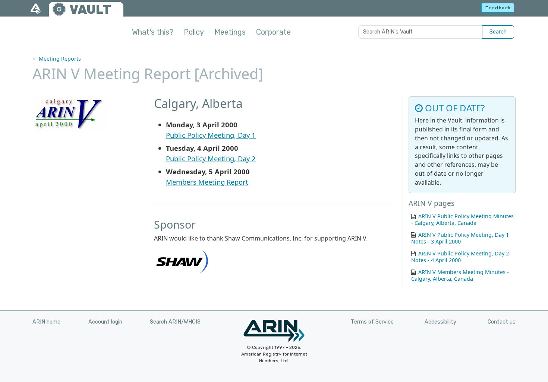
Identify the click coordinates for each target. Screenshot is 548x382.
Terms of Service (372, 322)
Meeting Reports (60, 58)
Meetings (230, 32)
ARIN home (46, 322)
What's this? (152, 32)
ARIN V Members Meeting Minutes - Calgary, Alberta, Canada (460, 275)
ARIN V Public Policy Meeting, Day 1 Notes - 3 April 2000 (460, 238)
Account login (105, 322)
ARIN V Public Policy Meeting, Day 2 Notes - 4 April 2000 (460, 257)
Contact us (502, 322)
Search (498, 32)
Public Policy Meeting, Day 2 (211, 158)
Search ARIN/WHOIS (175, 322)
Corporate (273, 32)
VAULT (90, 9)
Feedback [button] (498, 7)
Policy (194, 32)
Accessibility (440, 322)
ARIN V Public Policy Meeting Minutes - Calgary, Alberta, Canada (462, 219)
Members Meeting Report (207, 182)
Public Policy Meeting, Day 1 (211, 135)
